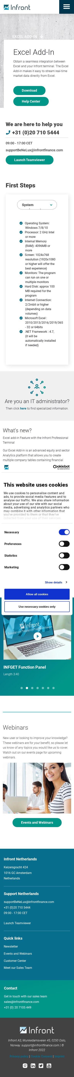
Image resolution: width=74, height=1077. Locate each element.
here (23, 408)
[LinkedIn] (33, 1065)
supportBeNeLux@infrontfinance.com (34, 150)
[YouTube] (49, 1065)
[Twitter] (41, 1065)
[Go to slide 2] (27, 688)
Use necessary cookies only (37, 606)
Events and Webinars (37, 822)
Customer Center (15, 961)
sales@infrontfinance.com (21, 1002)
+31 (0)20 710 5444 (17, 907)
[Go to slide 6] (48, 688)
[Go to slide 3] (32, 688)
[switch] (64, 544)
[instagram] (25, 1065)
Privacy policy (19, 1056)
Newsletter (11, 946)
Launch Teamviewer (29, 160)
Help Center (31, 101)
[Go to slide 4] (37, 688)
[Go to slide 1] (21, 688)
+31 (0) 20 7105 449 (17, 1007)
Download (29, 90)
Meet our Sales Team (18, 968)
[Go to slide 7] (53, 688)
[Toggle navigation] (66, 7)
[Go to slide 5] (43, 688)
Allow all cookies (37, 594)
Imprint (59, 1056)
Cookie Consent (41, 1056)
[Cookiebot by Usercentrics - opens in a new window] (53, 467)
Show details (53, 582)
